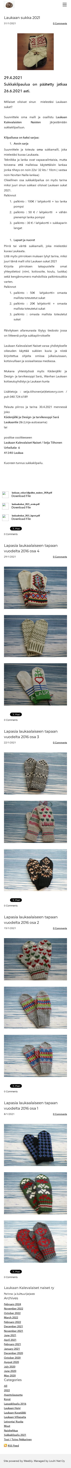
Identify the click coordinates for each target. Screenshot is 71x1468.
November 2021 (13, 1331)
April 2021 (10, 1339)
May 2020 (10, 1375)
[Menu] (64, 4)
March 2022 (11, 1317)
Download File (21, 496)
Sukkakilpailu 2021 (15, 1435)
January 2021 (12, 1348)
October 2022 (12, 1313)
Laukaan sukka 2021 (22, 17)
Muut (7, 1426)
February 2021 (12, 1344)
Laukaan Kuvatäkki (15, 1412)
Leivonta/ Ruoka (13, 1421)
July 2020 (9, 1366)
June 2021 (10, 1335)
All (5, 1386)
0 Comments (60, 23)
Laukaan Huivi (12, 1408)
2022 (7, 1390)
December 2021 (13, 1326)
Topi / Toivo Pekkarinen (18, 1439)
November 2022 (13, 1308)
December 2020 (13, 1353)
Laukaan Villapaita (15, 1417)
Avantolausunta (13, 1394)
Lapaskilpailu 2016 (15, 1403)
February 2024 (12, 1304)
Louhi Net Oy (57, 1461)
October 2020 (12, 1357)
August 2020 (11, 1362)
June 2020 (10, 1371)
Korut (7, 1399)
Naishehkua (11, 1430)
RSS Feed (13, 1445)
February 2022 (12, 1322)
